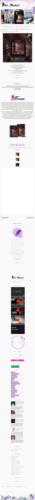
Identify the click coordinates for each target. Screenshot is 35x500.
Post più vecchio (30, 217)
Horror (12, 378)
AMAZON (17, 77)
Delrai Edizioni (13, 459)
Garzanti (17, 464)
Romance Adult (14, 390)
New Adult (13, 385)
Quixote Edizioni (16, 469)
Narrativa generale (14, 382)
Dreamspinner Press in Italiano (15, 461)
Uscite (12, 449)
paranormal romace (14, 395)
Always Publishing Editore (15, 456)
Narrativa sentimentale (15, 383)
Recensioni (15, 449)
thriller (12, 396)
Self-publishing (13, 471)
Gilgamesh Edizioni (14, 466)
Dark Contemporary (14, 373)
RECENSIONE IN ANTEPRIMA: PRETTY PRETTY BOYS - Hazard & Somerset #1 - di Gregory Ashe (20, 420)
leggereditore (13, 474)
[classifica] (17, 361)
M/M (12, 380)
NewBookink (14, 147)
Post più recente (4, 217)
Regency (12, 387)
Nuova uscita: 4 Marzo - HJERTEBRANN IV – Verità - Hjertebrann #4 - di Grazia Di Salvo (17, 154)
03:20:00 (10, 147)
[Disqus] (17, 179)
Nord (12, 469)
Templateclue (8, 486)
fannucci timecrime (19, 472)
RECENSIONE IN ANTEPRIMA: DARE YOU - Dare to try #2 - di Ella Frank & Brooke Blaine (20, 411)
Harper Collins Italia (20, 466)
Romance (13, 388)
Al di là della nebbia (7, 26)
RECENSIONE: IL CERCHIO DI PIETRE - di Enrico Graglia (17, 162)
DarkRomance (13, 375)
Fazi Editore (13, 464)
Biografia (13, 372)
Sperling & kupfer (19, 471)
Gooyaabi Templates (18, 486)
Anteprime (20, 449)
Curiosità (16, 450)
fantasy (12, 393)
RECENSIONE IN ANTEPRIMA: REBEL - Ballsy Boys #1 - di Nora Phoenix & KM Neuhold (20, 437)
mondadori (17, 474)
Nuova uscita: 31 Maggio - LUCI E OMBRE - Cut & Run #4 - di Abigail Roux (20, 429)
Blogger (21, 223)
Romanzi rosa (13, 392)
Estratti (12, 450)
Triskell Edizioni (13, 472)
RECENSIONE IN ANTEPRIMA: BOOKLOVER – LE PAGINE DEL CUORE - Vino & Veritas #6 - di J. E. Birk (20, 403)
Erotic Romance (14, 377)
